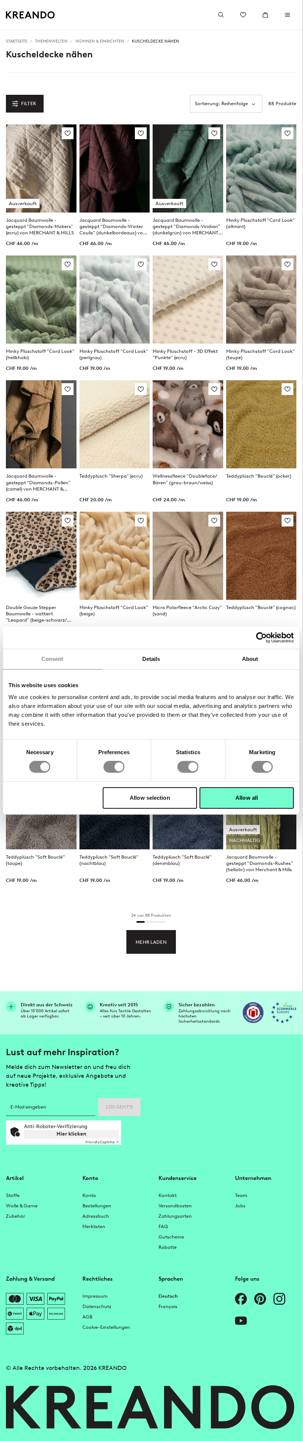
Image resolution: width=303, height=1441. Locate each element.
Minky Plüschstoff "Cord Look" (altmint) (260, 223)
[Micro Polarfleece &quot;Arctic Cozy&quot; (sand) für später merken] (214, 520)
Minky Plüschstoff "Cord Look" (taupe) (260, 354)
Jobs (240, 1205)
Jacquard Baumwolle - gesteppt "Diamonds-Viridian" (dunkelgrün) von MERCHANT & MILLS (187, 226)
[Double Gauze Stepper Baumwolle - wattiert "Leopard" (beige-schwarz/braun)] (41, 556)
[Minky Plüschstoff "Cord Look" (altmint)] (261, 168)
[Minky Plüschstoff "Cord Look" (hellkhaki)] (41, 299)
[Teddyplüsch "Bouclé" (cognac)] (261, 556)
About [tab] (250, 659)
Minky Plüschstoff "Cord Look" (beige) (113, 610)
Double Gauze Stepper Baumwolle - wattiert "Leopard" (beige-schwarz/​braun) (36, 614)
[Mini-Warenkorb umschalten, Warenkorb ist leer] (265, 15)
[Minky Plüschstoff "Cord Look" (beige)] (114, 556)
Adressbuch (95, 1216)
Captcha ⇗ (102, 1142)
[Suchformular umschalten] (221, 15)
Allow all (246, 798)
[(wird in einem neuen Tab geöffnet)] (253, 1012)
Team (241, 1195)
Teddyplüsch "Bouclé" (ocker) (258, 476)
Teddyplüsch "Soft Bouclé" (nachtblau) (109, 860)
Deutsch (168, 1296)
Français (168, 1306)
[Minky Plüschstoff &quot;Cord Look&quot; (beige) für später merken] (141, 520)
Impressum (95, 1296)
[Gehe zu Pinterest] (260, 1299)
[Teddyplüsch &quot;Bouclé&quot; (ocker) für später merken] (287, 389)
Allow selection (150, 798)
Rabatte (168, 1247)
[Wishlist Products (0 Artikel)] (243, 15)
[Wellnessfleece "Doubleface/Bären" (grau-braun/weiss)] (188, 424)
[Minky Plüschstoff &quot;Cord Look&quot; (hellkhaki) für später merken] (68, 264)
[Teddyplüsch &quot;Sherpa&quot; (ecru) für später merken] (141, 389)
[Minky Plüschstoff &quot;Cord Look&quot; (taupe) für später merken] (287, 264)
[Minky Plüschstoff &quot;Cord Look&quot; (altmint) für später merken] (287, 133)
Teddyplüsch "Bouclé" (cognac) (261, 607)
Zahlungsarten (175, 1216)
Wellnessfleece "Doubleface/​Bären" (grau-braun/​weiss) (185, 479)
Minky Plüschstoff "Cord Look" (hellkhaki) (40, 354)
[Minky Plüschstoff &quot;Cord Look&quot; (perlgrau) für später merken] (141, 264)
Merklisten (93, 1226)
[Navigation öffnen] (287, 15)
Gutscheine (171, 1237)
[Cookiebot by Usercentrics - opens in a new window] (261, 637)
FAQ (163, 1226)
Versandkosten (175, 1205)
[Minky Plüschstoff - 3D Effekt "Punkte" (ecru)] (188, 299)
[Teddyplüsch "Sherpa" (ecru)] (114, 424)
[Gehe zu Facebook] (241, 1299)
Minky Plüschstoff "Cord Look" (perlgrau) (113, 354)
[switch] (114, 767)
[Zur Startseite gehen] (30, 15)
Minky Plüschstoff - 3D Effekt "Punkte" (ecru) (185, 354)
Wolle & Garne (22, 1205)
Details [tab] (151, 659)
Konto (89, 1195)
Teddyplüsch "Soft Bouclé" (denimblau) (182, 860)
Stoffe (13, 1195)
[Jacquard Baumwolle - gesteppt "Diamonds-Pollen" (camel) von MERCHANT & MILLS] (41, 424)
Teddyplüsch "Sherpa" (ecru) (111, 476)
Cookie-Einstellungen (106, 1327)
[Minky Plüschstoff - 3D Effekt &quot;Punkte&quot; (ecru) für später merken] (214, 264)
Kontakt (168, 1195)
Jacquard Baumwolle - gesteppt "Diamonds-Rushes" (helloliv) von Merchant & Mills (259, 863)
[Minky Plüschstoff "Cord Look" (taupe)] (261, 299)
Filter (28, 103)
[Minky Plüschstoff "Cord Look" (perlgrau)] (114, 299)
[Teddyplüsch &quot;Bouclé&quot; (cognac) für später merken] (287, 520)
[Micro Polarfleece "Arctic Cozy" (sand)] (188, 556)
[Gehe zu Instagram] (279, 1299)
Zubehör (15, 1216)
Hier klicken (71, 1134)
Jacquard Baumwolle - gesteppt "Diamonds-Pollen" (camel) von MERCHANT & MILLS (38, 482)
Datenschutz (96, 1306)
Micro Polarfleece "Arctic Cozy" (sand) (187, 610)
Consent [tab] (52, 659)
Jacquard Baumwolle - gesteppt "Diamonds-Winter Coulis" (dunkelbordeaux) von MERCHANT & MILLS (112, 226)
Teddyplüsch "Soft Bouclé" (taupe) (35, 860)
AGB (87, 1317)
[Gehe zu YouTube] (241, 1321)
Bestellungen (96, 1205)
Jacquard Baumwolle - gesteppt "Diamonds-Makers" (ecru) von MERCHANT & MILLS (40, 226)
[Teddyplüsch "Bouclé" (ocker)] (261, 424)
